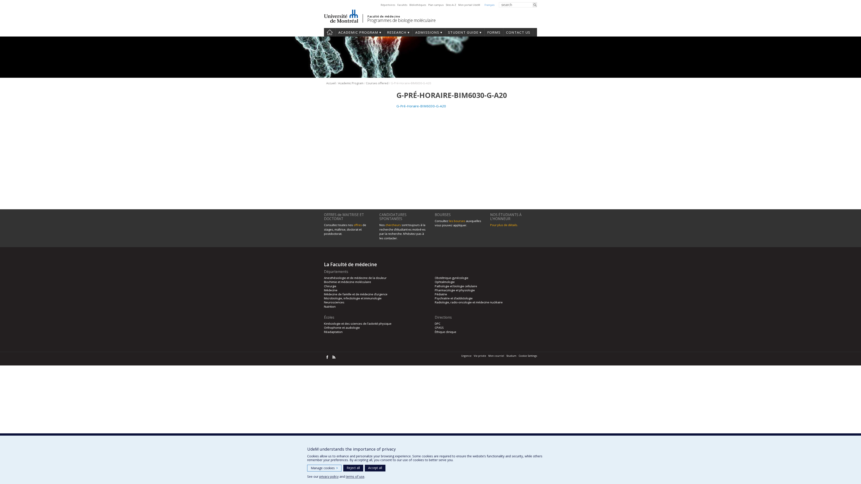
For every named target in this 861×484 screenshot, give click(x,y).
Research (397, 32)
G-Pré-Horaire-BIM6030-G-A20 (421, 106)
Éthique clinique (445, 332)
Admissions (427, 32)
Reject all (353, 468)
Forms (493, 32)
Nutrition (330, 307)
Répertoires (388, 4)
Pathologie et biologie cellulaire (456, 286)
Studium (511, 355)
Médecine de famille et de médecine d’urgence (355, 294)
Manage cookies (324, 468)
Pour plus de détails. (504, 225)
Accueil (331, 83)
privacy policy (329, 476)
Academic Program (358, 32)
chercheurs (393, 225)
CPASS (439, 328)
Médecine (330, 290)
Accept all (375, 468)
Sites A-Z (451, 4)
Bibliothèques (417, 4)
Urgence (466, 355)
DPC (437, 324)
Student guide (463, 32)
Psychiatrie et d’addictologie (454, 298)
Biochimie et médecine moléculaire (347, 282)
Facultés (402, 4)
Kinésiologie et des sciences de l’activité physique (357, 324)
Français (489, 4)
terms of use (355, 476)
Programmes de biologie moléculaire (401, 20)
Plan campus (436, 4)
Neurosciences (334, 302)
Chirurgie (330, 286)
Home (330, 32)
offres (358, 225)
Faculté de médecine (383, 16)
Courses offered (377, 83)
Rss (334, 357)
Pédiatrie (441, 294)
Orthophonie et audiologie (342, 328)
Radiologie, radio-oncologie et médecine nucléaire (469, 302)
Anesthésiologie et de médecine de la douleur (355, 278)
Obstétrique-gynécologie (451, 278)
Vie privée (480, 355)
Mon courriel (496, 355)
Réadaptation (333, 332)
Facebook (327, 357)
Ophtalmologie (445, 282)
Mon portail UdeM (469, 4)
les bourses (457, 221)
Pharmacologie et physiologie (455, 290)
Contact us (518, 32)
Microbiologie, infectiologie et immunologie (353, 298)
